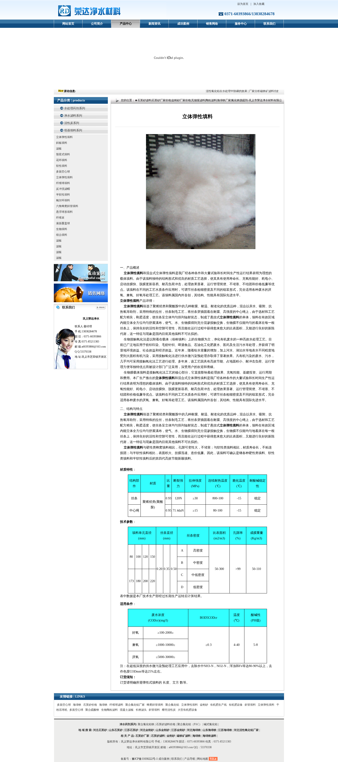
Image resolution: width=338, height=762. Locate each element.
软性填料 (61, 165)
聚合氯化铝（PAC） (189, 724)
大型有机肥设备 (187, 709)
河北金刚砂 (147, 730)
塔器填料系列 (73, 130)
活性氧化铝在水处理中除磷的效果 (221, 91)
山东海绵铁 (209, 730)
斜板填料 (61, 142)
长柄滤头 (141, 709)
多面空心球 (63, 171)
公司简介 (97, 23)
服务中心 (241, 23)
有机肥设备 (236, 704)
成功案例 (183, 23)
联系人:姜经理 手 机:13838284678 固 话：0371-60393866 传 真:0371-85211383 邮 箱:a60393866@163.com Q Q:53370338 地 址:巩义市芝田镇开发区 (90, 337)
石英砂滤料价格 (165, 724)
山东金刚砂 (162, 730)
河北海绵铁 (194, 730)
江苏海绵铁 (225, 730)
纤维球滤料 (116, 704)
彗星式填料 (63, 154)
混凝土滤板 (127, 709)
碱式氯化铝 (211, 724)
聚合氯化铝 (172, 704)
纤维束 (60, 217)
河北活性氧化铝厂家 (246, 730)
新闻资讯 (154, 23)
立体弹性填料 (64, 137)
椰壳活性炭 (169, 709)
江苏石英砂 (131, 730)
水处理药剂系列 (74, 108)
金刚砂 (204, 704)
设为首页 (242, 4)
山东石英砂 (116, 730)
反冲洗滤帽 (63, 188)
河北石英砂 (100, 730)
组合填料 (61, 234)
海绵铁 (77, 704)
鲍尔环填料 (63, 200)
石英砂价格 (90, 704)
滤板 (59, 148)
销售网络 (212, 23)
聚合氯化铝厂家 (135, 704)
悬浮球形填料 (64, 211)
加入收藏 (258, 4)
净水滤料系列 (73, 115)
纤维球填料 (63, 183)
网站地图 (202, 758)
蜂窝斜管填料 (155, 704)
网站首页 (68, 23)
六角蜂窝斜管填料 (67, 206)
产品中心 (126, 23)
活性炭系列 (71, 123)
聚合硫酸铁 (92, 709)
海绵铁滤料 (209, 735)
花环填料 (61, 160)
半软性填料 (63, 194)
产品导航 (189, 758)
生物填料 (61, 229)
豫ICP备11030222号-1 (145, 758)
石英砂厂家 (142, 735)
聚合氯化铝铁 (146, 724)
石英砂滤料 (158, 735)
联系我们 (269, 23)
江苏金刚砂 (178, 730)
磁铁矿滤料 (184, 735)
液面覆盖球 (63, 223)
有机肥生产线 (218, 704)
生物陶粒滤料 (109, 709)
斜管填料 (250, 704)
